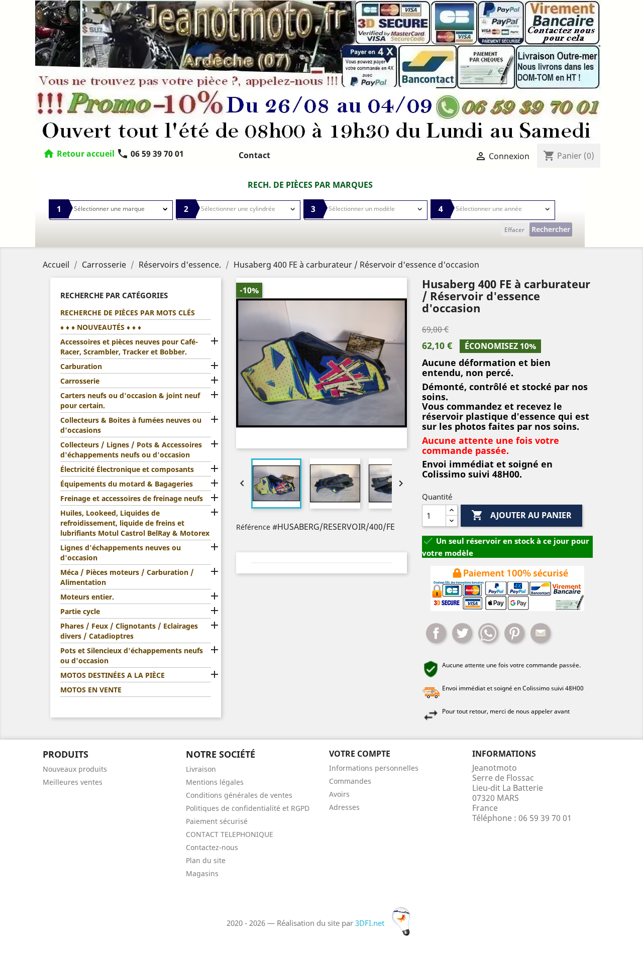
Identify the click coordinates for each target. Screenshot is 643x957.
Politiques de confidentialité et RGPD (247, 808)
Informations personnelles (373, 768)
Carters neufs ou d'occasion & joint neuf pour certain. (130, 400)
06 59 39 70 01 (150, 153)
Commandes (350, 781)
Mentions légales (215, 782)
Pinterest (514, 633)
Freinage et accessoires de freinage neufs (131, 498)
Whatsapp (488, 633)
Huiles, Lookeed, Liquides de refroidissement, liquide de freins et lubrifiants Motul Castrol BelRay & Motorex (134, 523)
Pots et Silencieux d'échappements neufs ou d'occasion (131, 655)
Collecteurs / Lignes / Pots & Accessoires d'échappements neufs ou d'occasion (131, 449)
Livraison (201, 769)
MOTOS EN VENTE (91, 689)
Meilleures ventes (72, 782)
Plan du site (206, 860)
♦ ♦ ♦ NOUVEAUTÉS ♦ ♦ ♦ (100, 327)
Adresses (344, 807)
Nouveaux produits (75, 769)
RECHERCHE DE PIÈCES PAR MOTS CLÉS (127, 312)
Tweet (462, 633)
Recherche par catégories (114, 295)
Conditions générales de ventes (239, 795)
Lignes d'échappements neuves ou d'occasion (120, 552)
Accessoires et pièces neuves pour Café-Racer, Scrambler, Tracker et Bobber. (129, 346)
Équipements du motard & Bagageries (126, 484)
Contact (254, 155)
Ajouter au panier (521, 515)
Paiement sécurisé (217, 821)
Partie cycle (80, 611)
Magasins (202, 873)
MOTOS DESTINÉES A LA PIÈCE (112, 675)
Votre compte (359, 753)
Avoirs (339, 794)
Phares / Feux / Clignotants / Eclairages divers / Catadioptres (129, 631)
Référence (253, 527)
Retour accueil (86, 153)
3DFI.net (370, 923)
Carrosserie (79, 381)
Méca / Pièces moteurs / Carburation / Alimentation (127, 577)
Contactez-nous (212, 847)
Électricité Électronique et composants (127, 469)
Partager (436, 633)
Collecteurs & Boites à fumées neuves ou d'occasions (130, 425)
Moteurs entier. (87, 597)
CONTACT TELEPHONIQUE (229, 834)
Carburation (81, 366)
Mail (540, 633)
